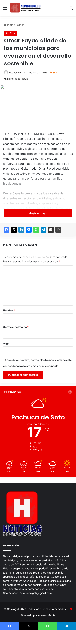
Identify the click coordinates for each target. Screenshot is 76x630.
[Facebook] (6, 230)
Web (6, 343)
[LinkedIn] (21, 230)
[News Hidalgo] (25, 8)
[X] (14, 230)
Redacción (15, 72)
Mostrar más (37, 213)
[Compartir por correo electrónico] (51, 230)
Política (20, 24)
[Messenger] (29, 230)
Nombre (9, 310)
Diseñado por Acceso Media (38, 615)
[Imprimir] (58, 230)
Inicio (9, 24)
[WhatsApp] (36, 230)
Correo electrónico (16, 327)
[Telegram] (43, 230)
